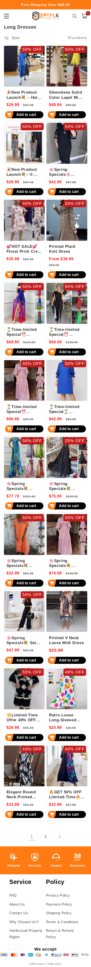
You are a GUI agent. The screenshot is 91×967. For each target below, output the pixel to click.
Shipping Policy (59, 913)
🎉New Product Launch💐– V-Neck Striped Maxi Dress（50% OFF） (24, 172)
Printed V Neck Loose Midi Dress (66, 640)
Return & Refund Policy (60, 934)
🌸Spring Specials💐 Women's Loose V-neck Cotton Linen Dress (22, 563)
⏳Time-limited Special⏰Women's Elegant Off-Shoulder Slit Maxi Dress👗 (66, 332)
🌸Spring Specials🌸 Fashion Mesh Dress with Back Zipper (65, 172)
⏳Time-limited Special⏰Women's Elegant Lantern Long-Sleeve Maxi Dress (24, 409)
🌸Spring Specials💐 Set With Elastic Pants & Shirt (21, 641)
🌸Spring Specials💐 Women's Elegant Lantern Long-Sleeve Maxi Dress (66, 563)
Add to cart (26, 115)
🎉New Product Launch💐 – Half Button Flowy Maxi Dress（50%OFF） (23, 95)
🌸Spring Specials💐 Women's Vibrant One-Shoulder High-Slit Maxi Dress (24, 486)
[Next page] (59, 836)
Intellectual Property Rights (26, 934)
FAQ (13, 895)
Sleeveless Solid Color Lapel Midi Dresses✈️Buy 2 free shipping (65, 95)
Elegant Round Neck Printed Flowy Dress (21, 795)
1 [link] (32, 836)
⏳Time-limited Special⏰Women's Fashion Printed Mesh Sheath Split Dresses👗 (24, 332)
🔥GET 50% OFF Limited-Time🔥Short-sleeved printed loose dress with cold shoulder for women (65, 795)
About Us (17, 904)
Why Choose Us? (23, 922)
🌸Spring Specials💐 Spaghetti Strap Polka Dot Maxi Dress (64, 486)
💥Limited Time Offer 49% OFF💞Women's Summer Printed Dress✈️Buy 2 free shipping (24, 718)
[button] (84, 16)
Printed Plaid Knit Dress (62, 248)
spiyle (57, 964)
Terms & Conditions (62, 922)
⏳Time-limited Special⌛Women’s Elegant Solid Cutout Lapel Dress (66, 409)
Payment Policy (59, 904)
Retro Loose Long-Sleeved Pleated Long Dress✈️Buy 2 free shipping (63, 718)
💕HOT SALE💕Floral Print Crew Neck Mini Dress (24, 249)
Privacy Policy (58, 895)
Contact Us (18, 913)
